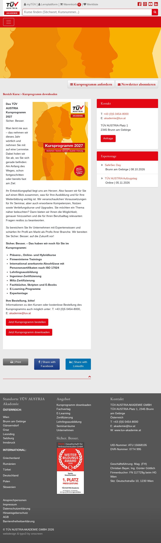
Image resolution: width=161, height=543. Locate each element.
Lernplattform (49, 4)
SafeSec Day (113, 165)
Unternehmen (65, 430)
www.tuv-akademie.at (127, 430)
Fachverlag (63, 409)
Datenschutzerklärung (16, 508)
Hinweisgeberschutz (15, 512)
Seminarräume (66, 426)
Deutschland (10, 475)
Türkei (7, 469)
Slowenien (9, 487)
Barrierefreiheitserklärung (19, 521)
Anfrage (108, 138)
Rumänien (9, 463)
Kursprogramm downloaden (74, 404)
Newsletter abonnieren (138, 84)
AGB (6, 517)
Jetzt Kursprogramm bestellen (27, 322)
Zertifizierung (65, 417)
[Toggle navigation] (8, 22)
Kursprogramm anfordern (93, 84)
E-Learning (63, 413)
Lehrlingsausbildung (69, 421)
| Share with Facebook (48, 364)
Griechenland (11, 458)
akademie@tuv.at (20, 313)
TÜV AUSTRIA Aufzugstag (121, 178)
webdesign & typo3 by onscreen (23, 533)
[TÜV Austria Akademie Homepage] (12, 8)
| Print (17, 362)
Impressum (10, 504)
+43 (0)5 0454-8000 (116, 113)
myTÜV (31, 4)
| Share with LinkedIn (79, 364)
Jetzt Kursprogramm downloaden (29, 332)
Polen (6, 481)
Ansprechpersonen (15, 500)
